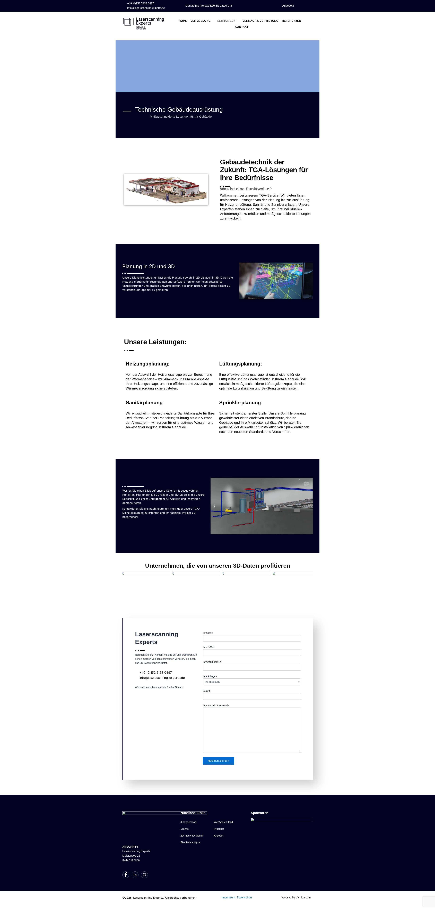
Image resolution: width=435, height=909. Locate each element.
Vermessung (200, 20)
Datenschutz (244, 897)
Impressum (228, 897)
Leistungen (226, 20)
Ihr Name (208, 632)
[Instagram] (269, 5)
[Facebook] (255, 5)
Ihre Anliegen (210, 676)
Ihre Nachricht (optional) (216, 705)
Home (183, 20)
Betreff (206, 690)
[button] (214, 506)
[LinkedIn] (262, 5)
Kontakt (241, 26)
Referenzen (291, 20)
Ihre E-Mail (208, 647)
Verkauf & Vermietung (260, 20)
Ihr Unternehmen (212, 661)
